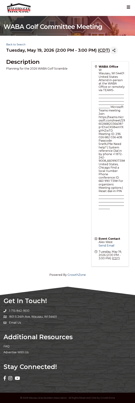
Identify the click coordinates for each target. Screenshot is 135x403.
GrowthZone (77, 274)
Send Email (106, 245)
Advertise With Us (16, 352)
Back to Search (15, 44)
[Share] (114, 50)
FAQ (6, 346)
